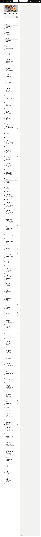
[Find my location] (39, 6)
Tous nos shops (6, 3)
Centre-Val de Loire (11, 3)
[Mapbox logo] (22, 535)
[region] (30, 270)
